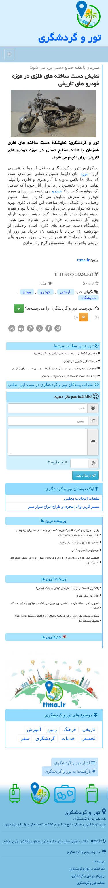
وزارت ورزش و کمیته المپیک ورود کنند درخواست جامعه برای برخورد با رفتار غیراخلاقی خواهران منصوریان (57, 532)
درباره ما (99, 861)
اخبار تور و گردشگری (72, 763)
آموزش (34, 729)
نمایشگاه (88, 298)
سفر (24, 738)
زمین (52, 729)
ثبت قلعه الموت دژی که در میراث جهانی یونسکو (70, 376)
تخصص (88, 738)
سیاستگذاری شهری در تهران (81, 361)
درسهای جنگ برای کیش (85, 550)
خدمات (68, 738)
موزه (84, 174)
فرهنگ (69, 729)
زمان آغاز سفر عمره (88, 596)
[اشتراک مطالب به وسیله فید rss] (12, 328)
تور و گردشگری (69, 37)
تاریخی (65, 292)
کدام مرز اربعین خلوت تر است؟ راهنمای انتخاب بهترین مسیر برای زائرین (55, 368)
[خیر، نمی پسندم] (83, 317)
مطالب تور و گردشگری (91, 883)
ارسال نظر (83, 475)
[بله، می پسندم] (19, 308)
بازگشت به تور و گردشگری (68, 771)
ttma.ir (83, 260)
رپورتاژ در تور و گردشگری (88, 876)
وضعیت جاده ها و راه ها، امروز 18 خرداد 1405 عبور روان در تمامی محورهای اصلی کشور (54, 560)
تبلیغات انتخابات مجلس (82, 498)
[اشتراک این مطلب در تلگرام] (58, 328)
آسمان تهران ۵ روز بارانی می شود (79, 542)
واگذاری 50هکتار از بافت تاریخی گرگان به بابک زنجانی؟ (66, 353)
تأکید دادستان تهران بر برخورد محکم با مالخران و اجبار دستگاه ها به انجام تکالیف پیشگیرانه (57, 618)
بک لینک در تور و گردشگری (87, 869)
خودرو (57, 191)
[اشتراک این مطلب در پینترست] (30, 328)
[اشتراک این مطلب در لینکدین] (21, 328)
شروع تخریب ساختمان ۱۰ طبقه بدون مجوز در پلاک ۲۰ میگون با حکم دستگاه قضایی (55, 605)
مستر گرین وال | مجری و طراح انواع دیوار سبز (64, 506)
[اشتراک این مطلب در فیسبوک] (49, 328)
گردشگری (45, 738)
